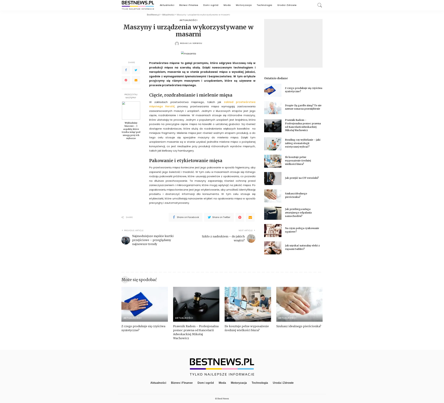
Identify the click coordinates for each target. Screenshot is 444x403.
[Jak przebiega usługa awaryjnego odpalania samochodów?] (272, 213)
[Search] (320, 5)
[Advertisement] (293, 43)
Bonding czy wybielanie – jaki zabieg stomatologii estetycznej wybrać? (302, 143)
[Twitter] (136, 70)
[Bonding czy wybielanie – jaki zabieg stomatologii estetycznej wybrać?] (272, 143)
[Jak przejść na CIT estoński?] (272, 178)
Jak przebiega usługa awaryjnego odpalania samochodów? (298, 212)
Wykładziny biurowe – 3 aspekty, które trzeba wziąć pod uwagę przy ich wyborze (131, 131)
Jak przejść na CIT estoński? (302, 178)
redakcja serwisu (191, 43)
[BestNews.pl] (138, 5)
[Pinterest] (126, 80)
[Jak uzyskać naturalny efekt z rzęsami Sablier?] (272, 247)
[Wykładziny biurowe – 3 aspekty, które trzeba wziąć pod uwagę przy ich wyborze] (131, 110)
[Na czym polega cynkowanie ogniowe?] (272, 230)
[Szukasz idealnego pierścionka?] (272, 195)
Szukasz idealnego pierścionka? (299, 326)
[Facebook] (126, 70)
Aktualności (189, 20)
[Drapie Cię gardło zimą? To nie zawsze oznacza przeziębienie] (272, 107)
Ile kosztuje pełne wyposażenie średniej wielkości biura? (298, 160)
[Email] (136, 80)
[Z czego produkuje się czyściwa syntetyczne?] (272, 90)
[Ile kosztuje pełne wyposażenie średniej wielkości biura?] (272, 161)
